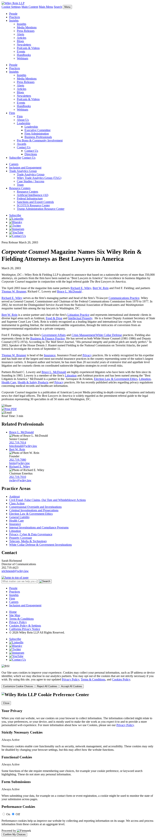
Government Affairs (54, 335)
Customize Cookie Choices (18, 686)
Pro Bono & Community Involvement (40, 140)
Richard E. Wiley (80, 288)
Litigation (71, 375)
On (8, 814)
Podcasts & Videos (28, 48)
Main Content (29, 6)
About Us (23, 119)
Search (58, 6)
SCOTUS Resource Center (33, 205)
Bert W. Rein (101, 288)
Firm (12, 113)
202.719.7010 (17, 476)
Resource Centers (19, 188)
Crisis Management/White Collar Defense (97, 335)
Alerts (20, 34)
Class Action (17, 503)
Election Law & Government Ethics (115, 379)
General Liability (19, 517)
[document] (78, 764)
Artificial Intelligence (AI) (32, 195)
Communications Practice (124, 298)
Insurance (50, 355)
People (13, 13)
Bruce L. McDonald (69, 291)
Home (13, 611)
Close (6, 703)
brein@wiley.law (19, 463)
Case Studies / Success (30, 181)
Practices (14, 17)
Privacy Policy (18, 622)
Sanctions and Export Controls (35, 202)
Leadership (23, 123)
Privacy (87, 355)
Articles (21, 37)
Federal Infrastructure (30, 198)
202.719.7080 (17, 459)
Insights (14, 20)
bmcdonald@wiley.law (23, 446)
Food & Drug (54, 318)
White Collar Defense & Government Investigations (40, 544)
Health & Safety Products (33, 382)
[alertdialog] (78, 764)
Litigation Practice (78, 314)
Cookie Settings (11, 6)
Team (20, 184)
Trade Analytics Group (23, 171)
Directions (31, 154)
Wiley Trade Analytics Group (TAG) (39, 177)
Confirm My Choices (14, 834)
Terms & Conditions (21, 618)
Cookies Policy (121, 679)
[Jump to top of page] (15, 577)
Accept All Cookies (71, 686)
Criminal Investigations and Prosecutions (33, 510)
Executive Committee (38, 130)
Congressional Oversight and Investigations (35, 506)
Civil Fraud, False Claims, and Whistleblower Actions (47, 500)
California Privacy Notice (24, 629)
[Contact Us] (17, 236)
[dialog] (78, 679)
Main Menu (46, 6)
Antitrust (14, 496)
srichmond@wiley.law (15, 571)
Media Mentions (27, 27)
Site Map (14, 615)
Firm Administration (37, 133)
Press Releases (25, 30)
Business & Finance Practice (47, 338)
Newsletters (24, 44)
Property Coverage (20, 537)
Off (18, 814)
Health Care (9, 382)
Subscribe (15, 157)
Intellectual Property (80, 318)
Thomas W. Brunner (14, 291)
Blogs (20, 41)
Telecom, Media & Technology (28, 541)
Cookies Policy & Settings (25, 625)
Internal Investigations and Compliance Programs (39, 527)
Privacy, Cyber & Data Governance (30, 534)
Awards (21, 143)
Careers (13, 164)
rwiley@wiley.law (20, 480)
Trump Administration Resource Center (40, 208)
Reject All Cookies (47, 686)
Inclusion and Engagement (25, 167)
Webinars (22, 58)
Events (21, 51)
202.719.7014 (17, 442)
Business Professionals (38, 137)
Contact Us (23, 147)
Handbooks (24, 55)
